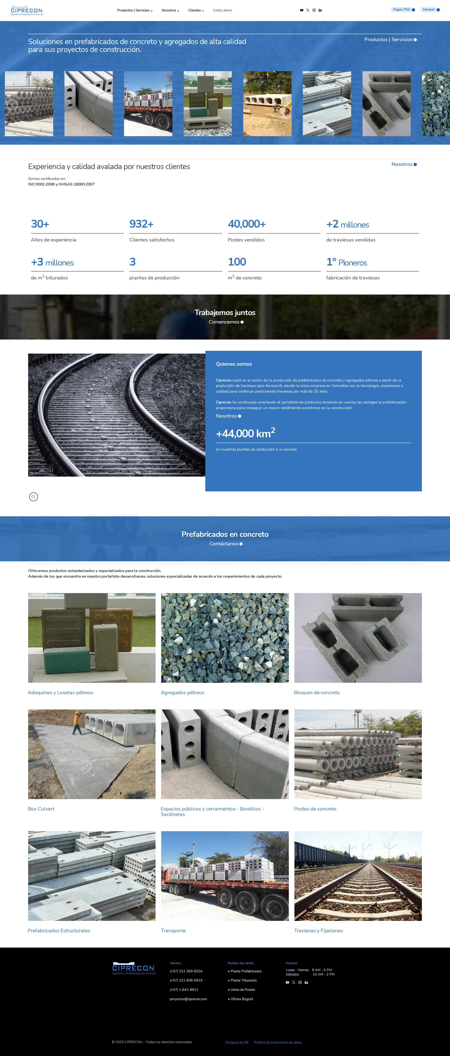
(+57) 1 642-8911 (184, 989)
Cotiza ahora (222, 10)
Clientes (194, 10)
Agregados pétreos (182, 692)
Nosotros (169, 10)
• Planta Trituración (242, 980)
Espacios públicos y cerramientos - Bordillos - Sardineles (212, 811)
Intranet (429, 9)
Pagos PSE (401, 9)
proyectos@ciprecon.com (188, 999)
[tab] (33, 496)
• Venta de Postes (241, 989)
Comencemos (224, 322)
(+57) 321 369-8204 (186, 971)
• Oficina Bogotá (240, 999)
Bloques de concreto (317, 692)
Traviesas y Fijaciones (318, 930)
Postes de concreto (315, 808)
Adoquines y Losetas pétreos (60, 692)
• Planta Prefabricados (245, 971)
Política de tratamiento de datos (278, 1042)
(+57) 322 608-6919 (186, 980)
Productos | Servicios (133, 10)
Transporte (173, 930)
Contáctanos (224, 544)
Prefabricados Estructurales (59, 930)
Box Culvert (41, 808)
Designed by (237, 1042)
